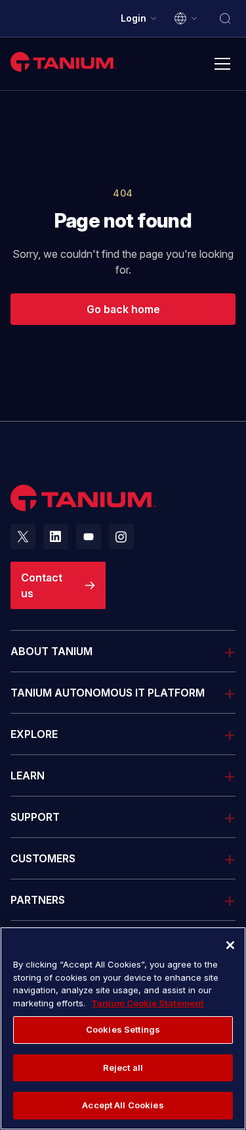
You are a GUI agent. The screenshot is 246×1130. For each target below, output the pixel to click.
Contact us (41, 585)
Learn (27, 775)
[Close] (230, 945)
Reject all (123, 1067)
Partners (37, 899)
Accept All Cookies (122, 1105)
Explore (34, 734)
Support (35, 816)
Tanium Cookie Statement (147, 1003)
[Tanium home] (63, 61)
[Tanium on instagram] (121, 536)
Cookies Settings (123, 1029)
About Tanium (51, 651)
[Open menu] (222, 64)
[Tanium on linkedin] (55, 536)
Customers (42, 858)
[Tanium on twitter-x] (22, 536)
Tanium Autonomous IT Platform (107, 692)
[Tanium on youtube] (88, 536)
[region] (123, 1028)
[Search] (225, 18)
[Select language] (186, 18)
